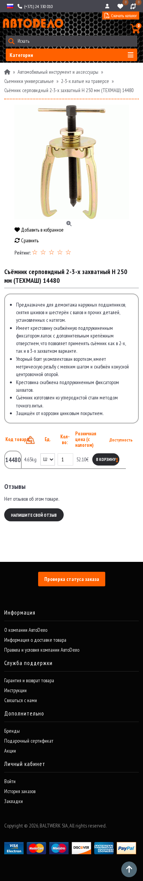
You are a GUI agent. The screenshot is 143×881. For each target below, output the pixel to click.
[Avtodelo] (32, 23)
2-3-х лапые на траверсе (85, 81)
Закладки (13, 801)
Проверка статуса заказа (71, 579)
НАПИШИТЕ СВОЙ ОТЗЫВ (34, 515)
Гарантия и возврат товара (29, 680)
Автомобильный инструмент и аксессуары (58, 71)
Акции (10, 750)
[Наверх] (129, 869)
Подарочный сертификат (28, 740)
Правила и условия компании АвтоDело (41, 649)
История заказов (19, 791)
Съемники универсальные (29, 81)
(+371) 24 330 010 (38, 6)
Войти (10, 781)
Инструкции (15, 690)
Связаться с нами (20, 700)
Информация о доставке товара (35, 639)
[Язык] (9, 6)
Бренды (12, 730)
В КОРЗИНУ (106, 459)
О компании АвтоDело (25, 629)
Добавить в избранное (42, 229)
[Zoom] (71, 162)
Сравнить (29, 240)
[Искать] (11, 41)
